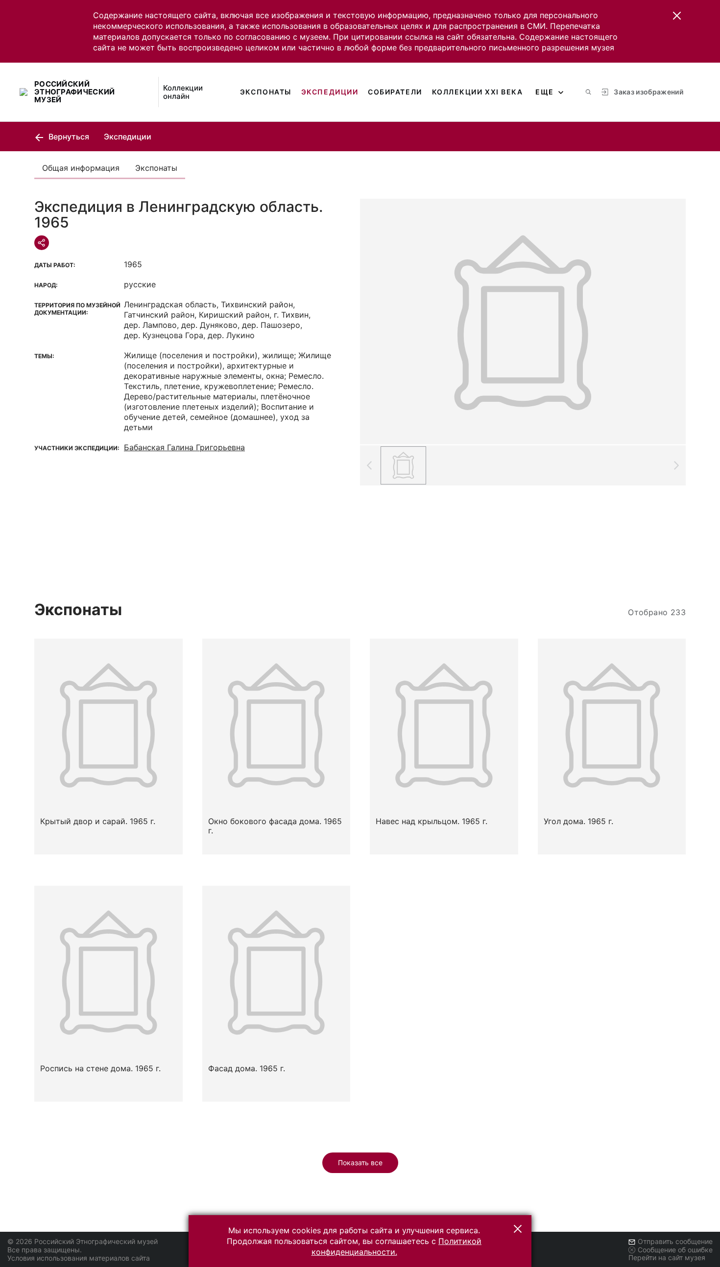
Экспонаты (265, 92)
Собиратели (395, 92)
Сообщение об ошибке (675, 1249)
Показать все (360, 1162)
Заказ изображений (648, 92)
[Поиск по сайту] (588, 92)
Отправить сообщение (675, 1241)
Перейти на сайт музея (666, 1257)
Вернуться (68, 136)
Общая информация (81, 168)
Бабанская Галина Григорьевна (184, 447)
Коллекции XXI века (477, 92)
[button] (677, 16)
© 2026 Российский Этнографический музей (82, 1241)
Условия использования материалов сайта (78, 1258)
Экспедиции (329, 92)
